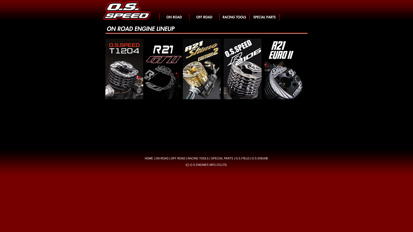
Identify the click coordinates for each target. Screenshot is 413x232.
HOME (149, 158)
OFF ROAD (178, 158)
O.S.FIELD (242, 158)
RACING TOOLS (198, 158)
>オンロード (174, 17)
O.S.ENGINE (260, 158)
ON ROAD (162, 158)
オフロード (204, 17)
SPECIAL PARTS (222, 158)
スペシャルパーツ (265, 17)
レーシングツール (234, 17)
